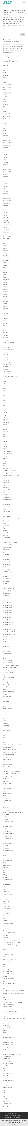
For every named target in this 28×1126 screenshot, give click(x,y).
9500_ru (5, 417)
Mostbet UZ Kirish (7, 848)
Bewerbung (8, 1117)
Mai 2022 (5, 186)
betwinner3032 (6, 516)
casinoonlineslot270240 (9, 634)
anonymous (6, 461)
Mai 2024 (5, 130)
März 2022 (5, 191)
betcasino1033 (6, 497)
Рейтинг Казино (7, 1082)
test (4, 997)
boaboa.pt (5, 530)
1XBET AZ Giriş (6, 359)
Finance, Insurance (7, 696)
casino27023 (6, 583)
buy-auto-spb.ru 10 (7, 549)
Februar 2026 (6, 80)
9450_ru (5, 415)
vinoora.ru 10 (6, 1035)
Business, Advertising (8, 540)
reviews (5, 949)
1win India (5, 340)
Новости (5, 1078)
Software (5, 976)
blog (4, 528)
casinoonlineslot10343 (8, 624)
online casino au (7, 882)
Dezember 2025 (7, 85)
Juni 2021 (5, 213)
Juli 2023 (5, 152)
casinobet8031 (6, 595)
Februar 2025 (6, 109)
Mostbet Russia (7, 843)
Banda (4, 477)
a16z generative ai (7, 451)
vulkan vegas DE (7, 1040)
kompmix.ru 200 (7, 793)
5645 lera (5, 398)
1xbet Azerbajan (7, 362)
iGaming (5, 757)
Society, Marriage (7, 971)
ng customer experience (9, 870)
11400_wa (5, 318)
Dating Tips (6, 682)
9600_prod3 (6, 422)
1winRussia (5, 352)
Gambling (5, 718)
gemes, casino (6, 730)
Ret (4, 947)
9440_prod (5, 412)
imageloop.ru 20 (7, 759)
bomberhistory (6, 533)
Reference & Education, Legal (10, 945)
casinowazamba (7, 648)
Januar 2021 (6, 222)
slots (4, 966)
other (4, 896)
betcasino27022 (7, 502)
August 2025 (6, 94)
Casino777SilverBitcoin (8, 588)
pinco (4, 916)
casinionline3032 (7, 557)
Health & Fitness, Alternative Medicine (12, 745)
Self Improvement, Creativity (10, 959)
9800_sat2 (5, 432)
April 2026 (5, 75)
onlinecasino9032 (7, 894)
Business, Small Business (9, 545)
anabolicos (5, 458)
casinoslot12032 (7, 641)
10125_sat (5, 253)
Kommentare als (8, 1103)
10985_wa (5, 308)
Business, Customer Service (10, 542)
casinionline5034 (7, 559)
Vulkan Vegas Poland (8, 1044)
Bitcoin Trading (6, 525)
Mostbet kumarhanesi (8, 833)
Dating (4, 679)
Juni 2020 (5, 227)
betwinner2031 (6, 514)
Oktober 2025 (6, 89)
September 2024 (7, 121)
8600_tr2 (5, 405)
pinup (4, 918)
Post (4, 925)
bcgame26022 (6, 487)
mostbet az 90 (6, 819)
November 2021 (7, 200)
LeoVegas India (6, 798)
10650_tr (5, 296)
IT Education (6, 778)
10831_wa (5, 306)
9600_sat (5, 424)
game (4, 720)
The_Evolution (6, 1000)
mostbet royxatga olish (8, 841)
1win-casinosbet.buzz (8, 349)
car (3, 552)
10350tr (5, 275)
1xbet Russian (6, 374)
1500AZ (5, 323)
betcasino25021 (7, 499)
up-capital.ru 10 (6, 1027)
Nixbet (4, 872)
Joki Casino (5, 786)
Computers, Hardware (8, 672)
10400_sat (5, 282)
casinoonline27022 (7, 615)
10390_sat (5, 277)
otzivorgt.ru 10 (6, 899)
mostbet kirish (6, 831)
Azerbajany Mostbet (8, 473)
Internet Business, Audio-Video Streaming (13, 769)
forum (4, 713)
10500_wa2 (5, 289)
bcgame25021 (6, 485)
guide (4, 742)
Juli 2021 (5, 210)
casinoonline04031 (7, 603)
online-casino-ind (7, 889)
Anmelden (5, 1099)
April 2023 (5, 159)
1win (4, 330)
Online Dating (6, 884)
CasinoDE (5, 600)
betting (4, 509)
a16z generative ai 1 (8, 453)
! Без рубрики (6, 238)
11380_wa (5, 316)
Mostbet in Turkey (7, 826)
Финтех (5, 1085)
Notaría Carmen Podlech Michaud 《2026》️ (14, 44)
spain (4, 981)
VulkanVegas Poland (8, 1047)
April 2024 (5, 133)
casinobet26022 (7, 593)
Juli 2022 (5, 181)
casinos (5, 636)
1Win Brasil (5, 335)
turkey (4, 1016)
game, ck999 (6, 723)
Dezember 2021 (7, 198)
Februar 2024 (6, 135)
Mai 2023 (5, 157)
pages (4, 903)
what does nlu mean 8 (8, 1052)
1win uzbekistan (7, 347)
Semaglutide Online (8, 962)
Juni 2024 (5, 128)
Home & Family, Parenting (9, 754)
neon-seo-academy (8, 860)
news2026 (5, 867)
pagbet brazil (6, 901)
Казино (5, 1070)
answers (5, 465)
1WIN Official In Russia (8, 342)
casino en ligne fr (7, 569)
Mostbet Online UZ (7, 836)
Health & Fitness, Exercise (9, 749)
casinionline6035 (7, 561)
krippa (4, 795)
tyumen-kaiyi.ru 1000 (8, 1023)
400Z (4, 391)
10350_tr (5, 272)
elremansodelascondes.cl (9, 691)
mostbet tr (5, 845)
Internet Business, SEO (8, 776)
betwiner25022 (6, 511)
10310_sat (5, 270)
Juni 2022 (5, 184)
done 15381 (6, 684)
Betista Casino (6, 504)
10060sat (5, 248)
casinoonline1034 (7, 605)
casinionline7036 (7, 564)
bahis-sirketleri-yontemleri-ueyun (11, 475)
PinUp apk (5, 920)
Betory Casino (6, 506)
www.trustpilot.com (8, 1063)
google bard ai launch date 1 (10, 740)
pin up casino (6, 911)
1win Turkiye (6, 345)
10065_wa (5, 250)
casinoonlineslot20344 (8, 627)
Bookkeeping (6, 535)
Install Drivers (6, 766)
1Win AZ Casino (7, 333)
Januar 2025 (6, 111)
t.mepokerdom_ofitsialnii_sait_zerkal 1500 (13, 990)
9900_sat (5, 436)
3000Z (4, 388)
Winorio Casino (6, 1058)
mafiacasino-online (7, 800)
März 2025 (5, 106)
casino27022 (6, 581)
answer (4, 463)
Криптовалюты (7, 1073)
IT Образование (7, 783)
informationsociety (7, 764)
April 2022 (5, 188)
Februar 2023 (6, 164)
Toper (4, 1009)
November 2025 (7, 87)
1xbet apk (5, 354)
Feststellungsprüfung (10, 1115)
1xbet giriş (5, 369)
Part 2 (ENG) (6, 906)
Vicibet (4, 1032)
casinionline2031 (7, 554)
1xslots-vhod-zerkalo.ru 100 (10, 376)
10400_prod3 (6, 279)
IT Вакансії (5, 781)
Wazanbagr (5, 1049)
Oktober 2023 (6, 145)
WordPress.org (6, 1106)
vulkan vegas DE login (8, 1042)
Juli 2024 (5, 126)
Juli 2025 (5, 97)
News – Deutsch (7, 865)
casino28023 (6, 586)
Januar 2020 (6, 229)
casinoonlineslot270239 (9, 632)
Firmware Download (8, 708)
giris (4, 737)
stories (4, 986)
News (4, 862)
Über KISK (18, 1117)
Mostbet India (6, 829)
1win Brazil (5, 337)
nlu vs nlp (5, 877)
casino (4, 566)
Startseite (10, 1113)
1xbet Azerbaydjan (7, 364)
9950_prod (5, 441)
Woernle (6, 12)
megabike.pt (6, 807)
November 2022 (7, 172)
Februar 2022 (6, 193)
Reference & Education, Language (11, 942)
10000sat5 (5, 243)
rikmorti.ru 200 (6, 952)
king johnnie (6, 790)
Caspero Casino (7, 653)
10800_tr (5, 304)
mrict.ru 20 (5, 858)
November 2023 (7, 142)
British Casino (6, 537)
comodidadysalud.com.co (9, 667)
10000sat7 (5, 246)
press (4, 930)
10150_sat (5, 255)
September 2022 (7, 176)
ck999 (4, 658)
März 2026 (5, 77)
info (4, 761)
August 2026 (6, 68)
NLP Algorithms (7, 875)
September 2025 (7, 92)
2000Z (4, 381)
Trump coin (6, 1014)
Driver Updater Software (9, 689)
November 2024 (7, 116)
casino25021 (6, 578)
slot (4, 964)
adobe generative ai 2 (8, 456)
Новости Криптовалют (9, 1080)
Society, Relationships (8, 974)
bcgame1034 (6, 482)
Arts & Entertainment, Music (10, 470)
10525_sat (5, 294)
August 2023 (6, 150)
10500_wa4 (5, 291)
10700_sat (5, 299)
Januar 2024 (6, 138)
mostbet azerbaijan (8, 821)
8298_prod (5, 403)
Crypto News (6, 675)
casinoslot (5, 639)
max (4, 805)
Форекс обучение (7, 1090)
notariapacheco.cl (7, 879)
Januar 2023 (6, 167)
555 (4, 395)
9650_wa (5, 429)
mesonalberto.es (7, 810)
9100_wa (5, 410)
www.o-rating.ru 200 (8, 1061)
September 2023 (7, 147)
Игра (4, 1068)
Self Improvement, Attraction (10, 957)
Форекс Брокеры (7, 1087)
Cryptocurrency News (8, 677)
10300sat (5, 267)
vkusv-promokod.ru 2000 (9, 1037)
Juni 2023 (5, 155)
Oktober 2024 (6, 118)
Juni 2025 (5, 99)
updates (5, 1030)
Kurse (16, 1113)
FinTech (5, 706)
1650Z (4, 325)
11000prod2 (6, 313)
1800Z (4, 328)
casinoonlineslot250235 (9, 629)
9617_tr (5, 427)
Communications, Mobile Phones (11, 665)
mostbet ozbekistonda (8, 838)
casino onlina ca (7, 571)
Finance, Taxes (6, 703)
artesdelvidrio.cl (7, 468)
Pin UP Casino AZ (7, 913)
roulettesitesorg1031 (8, 954)
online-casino (6, 887)
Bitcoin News (6, 523)
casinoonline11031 (7, 607)
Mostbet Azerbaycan (8, 824)
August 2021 (6, 208)
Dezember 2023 (7, 140)
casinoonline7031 (7, 619)
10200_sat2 (6, 263)
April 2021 (5, 217)
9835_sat (5, 434)
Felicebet (5, 694)
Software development (8, 978)
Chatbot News (6, 656)
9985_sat (5, 446)
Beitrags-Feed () (8, 1101)
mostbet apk (6, 817)
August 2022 (6, 179)
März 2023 (5, 162)
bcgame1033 (6, 480)
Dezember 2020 (7, 225)
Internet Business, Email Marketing (11, 771)
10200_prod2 (6, 260)
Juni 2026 (5, 70)
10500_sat (5, 284)
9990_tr (5, 449)
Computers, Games (8, 670)
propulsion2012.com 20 (9, 932)
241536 (5, 386)
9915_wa (5, 439)
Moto (4, 853)
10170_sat (5, 258)
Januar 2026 (6, 82)
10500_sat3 (6, 287)
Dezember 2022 (7, 169)
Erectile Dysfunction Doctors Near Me (14, 11)
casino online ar (7, 574)
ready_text (5, 937)
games (4, 728)
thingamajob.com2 (7, 1006)
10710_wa (5, 301)
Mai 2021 (5, 215)
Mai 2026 (5, 72)
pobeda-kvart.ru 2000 (8, 923)
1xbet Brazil (6, 366)
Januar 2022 (6, 196)
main (4, 803)
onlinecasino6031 (7, 891)
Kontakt (20, 1115)
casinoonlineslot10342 (8, 622)
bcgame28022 (6, 490)
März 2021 (5, 220)
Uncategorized (6, 1025)
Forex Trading (6, 711)
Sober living (6, 969)
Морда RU (5, 1075)
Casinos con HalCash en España (11, 41)
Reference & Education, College (11, 940)
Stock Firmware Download (9, 983)
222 (4, 383)
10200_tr (5, 265)
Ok (14, 1124)
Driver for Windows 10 (8, 687)
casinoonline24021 (7, 610)
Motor (4, 855)
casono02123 (6, 651)
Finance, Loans (6, 701)
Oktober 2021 (6, 203)
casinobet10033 (7, 591)
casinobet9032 (6, 598)
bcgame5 (5, 492)
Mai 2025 (5, 101)
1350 (4, 320)
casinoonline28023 (7, 617)
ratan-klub (5, 935)
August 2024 (6, 123)
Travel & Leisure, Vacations (10, 1011)
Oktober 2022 (6, 174)
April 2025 (5, 104)
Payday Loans (6, 908)
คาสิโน (4, 1092)
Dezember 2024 (7, 114)
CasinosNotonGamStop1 (9, 644)
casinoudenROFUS (7, 646)
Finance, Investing (7, 699)
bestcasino (5, 494)
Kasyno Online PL (7, 788)
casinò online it (6, 576)
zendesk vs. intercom (8, 1066)
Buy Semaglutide (7, 547)
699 (4, 400)
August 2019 (6, 232)
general (5, 735)
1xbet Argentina (7, 357)
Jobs (14, 1117)
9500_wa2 (5, 419)
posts (4, 928)
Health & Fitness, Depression (10, 747)
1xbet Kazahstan (7, 371)
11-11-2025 (6, 311)
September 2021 (7, 205)
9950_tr (5, 444)
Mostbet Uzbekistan (8, 850)
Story (4, 988)
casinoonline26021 (7, 612)
